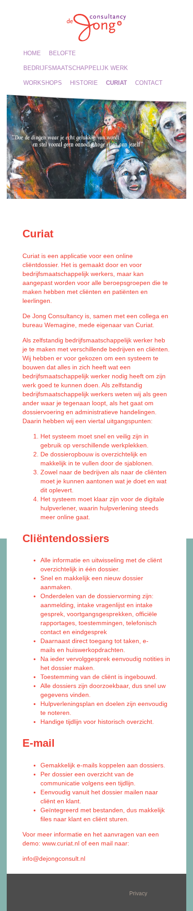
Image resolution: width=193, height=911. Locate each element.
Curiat (116, 82)
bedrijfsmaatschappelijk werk (75, 68)
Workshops (42, 82)
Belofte (62, 53)
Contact (148, 82)
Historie (84, 82)
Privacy (138, 893)
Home (32, 53)
